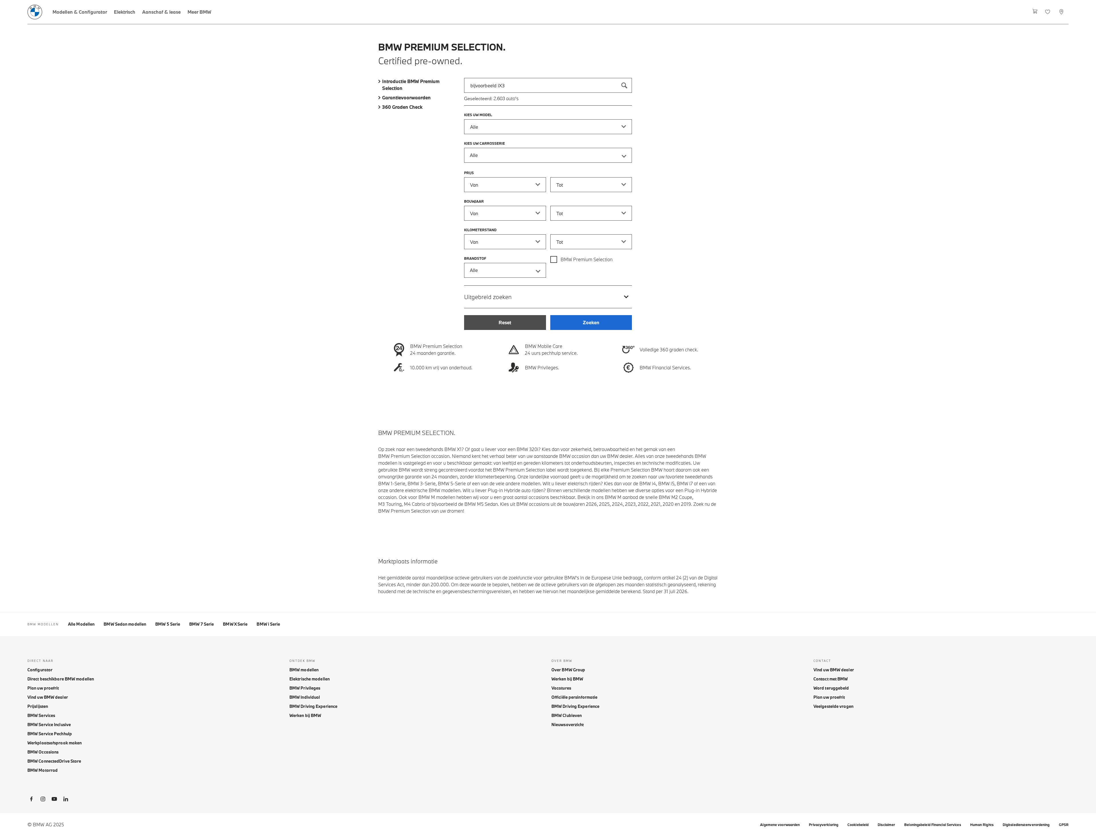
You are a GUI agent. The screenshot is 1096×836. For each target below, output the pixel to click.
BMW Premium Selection (587, 259)
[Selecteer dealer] (1062, 12)
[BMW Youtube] (54, 800)
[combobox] (548, 85)
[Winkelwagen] (1035, 12)
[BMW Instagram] (43, 800)
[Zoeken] (624, 85)
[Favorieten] (1048, 12)
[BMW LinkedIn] (66, 800)
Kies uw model (478, 114)
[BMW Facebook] (31, 800)
